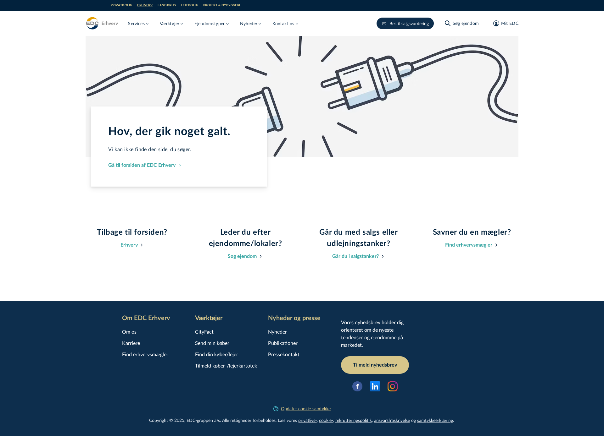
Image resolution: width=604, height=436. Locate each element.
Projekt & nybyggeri (221, 5)
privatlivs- (307, 420)
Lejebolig (189, 5)
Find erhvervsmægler (145, 354)
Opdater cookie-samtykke (306, 408)
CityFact (204, 332)
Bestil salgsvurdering (409, 23)
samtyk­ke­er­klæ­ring (435, 420)
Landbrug (167, 5)
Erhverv (145, 5)
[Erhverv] (102, 23)
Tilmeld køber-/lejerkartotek (226, 365)
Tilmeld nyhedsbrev (375, 365)
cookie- (326, 420)
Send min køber (212, 343)
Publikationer (283, 343)
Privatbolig (121, 5)
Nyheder (277, 332)
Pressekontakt (283, 354)
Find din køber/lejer (216, 354)
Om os (129, 332)
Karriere (131, 343)
